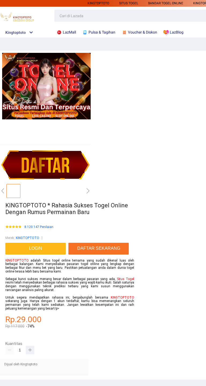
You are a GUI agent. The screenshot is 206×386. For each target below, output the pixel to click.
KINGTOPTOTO (98, 3)
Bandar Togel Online (165, 3)
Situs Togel (125, 279)
